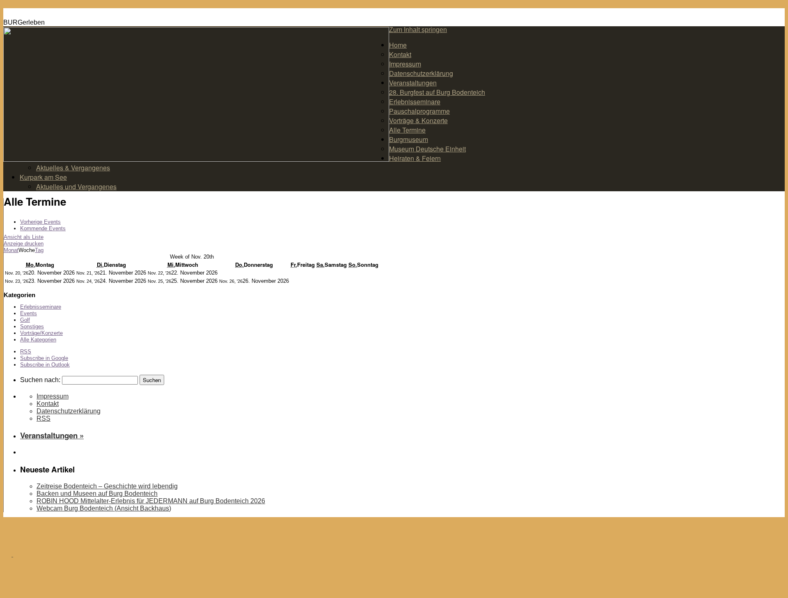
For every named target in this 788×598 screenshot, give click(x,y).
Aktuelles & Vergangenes (73, 167)
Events (28, 313)
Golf (25, 320)
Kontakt (400, 54)
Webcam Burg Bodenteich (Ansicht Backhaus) (104, 508)
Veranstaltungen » (52, 435)
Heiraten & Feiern (415, 158)
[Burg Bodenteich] (12, 554)
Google (44, 358)
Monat (11, 250)
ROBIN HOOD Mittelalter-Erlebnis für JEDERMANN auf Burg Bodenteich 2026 (151, 500)
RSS (25, 351)
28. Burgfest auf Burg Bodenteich (437, 92)
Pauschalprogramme (419, 111)
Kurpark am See (43, 177)
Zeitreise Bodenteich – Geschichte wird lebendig (107, 486)
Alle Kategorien (38, 340)
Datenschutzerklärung (421, 73)
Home (398, 45)
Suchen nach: (40, 379)
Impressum (405, 64)
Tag (39, 250)
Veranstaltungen (413, 82)
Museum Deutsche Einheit (427, 149)
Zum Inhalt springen (418, 29)
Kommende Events (43, 228)
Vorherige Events (40, 222)
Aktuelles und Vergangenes (76, 186)
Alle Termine (407, 130)
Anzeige (24, 244)
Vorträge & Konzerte (418, 120)
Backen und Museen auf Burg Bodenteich (97, 493)
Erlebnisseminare (414, 101)
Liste (24, 237)
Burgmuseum (408, 139)
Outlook (45, 365)
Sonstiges (32, 326)
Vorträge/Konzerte (41, 333)
